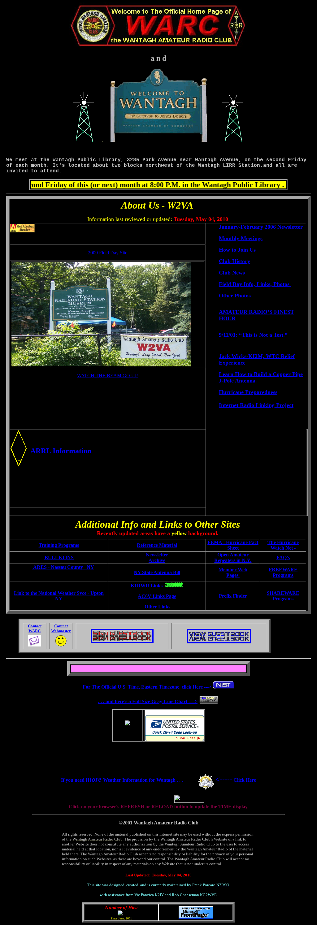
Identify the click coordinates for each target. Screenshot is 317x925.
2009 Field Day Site (107, 252)
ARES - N (63, 567)
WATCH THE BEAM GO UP (107, 375)
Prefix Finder (233, 596)
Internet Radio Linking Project (256, 405)
